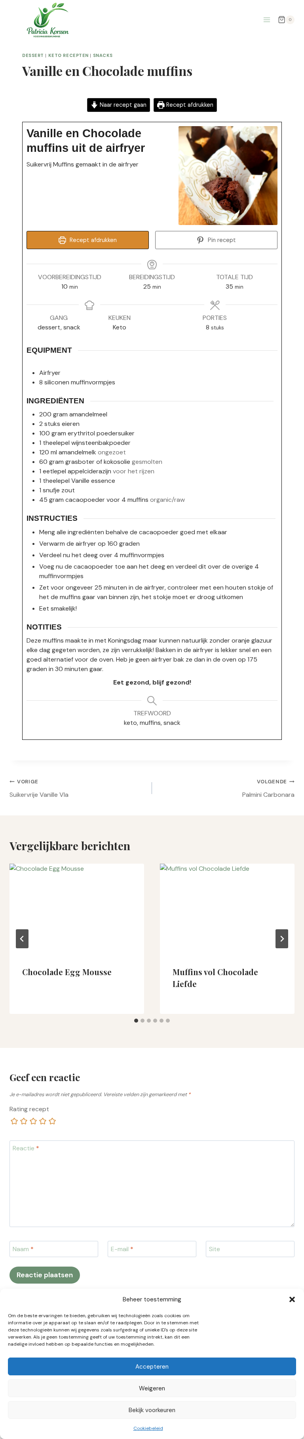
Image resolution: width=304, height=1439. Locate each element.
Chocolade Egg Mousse (67, 971)
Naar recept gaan (122, 104)
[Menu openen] (266, 19)
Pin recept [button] (221, 240)
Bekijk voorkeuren (152, 1410)
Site (214, 1249)
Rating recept (29, 1109)
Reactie (26, 1148)
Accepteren (152, 1367)
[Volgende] (282, 938)
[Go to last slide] (22, 938)
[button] (292, 1299)
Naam (23, 1249)
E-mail (122, 1249)
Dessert (33, 55)
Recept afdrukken (189, 104)
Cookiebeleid (148, 1428)
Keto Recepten (68, 55)
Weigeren (152, 1388)
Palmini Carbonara (268, 788)
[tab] (136, 1021)
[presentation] (77, 908)
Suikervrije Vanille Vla (39, 788)
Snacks (103, 55)
